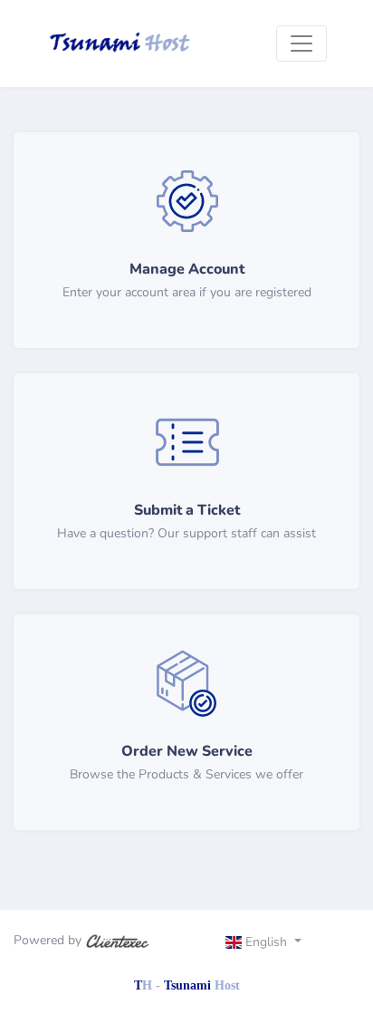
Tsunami (202, 985)
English (266, 942)
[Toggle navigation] (301, 43)
